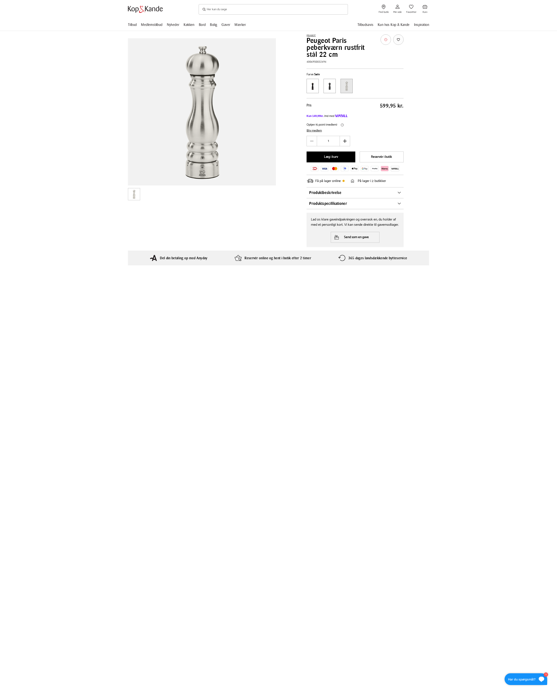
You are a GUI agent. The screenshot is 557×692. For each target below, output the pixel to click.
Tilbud (132, 25)
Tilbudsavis (365, 25)
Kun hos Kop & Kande (394, 25)
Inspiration (421, 25)
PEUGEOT (311, 35)
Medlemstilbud (151, 25)
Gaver (225, 25)
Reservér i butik (381, 157)
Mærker (240, 25)
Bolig (213, 25)
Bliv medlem (314, 130)
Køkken (189, 25)
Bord (202, 25)
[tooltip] (385, 39)
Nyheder (173, 25)
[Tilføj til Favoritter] (398, 39)
